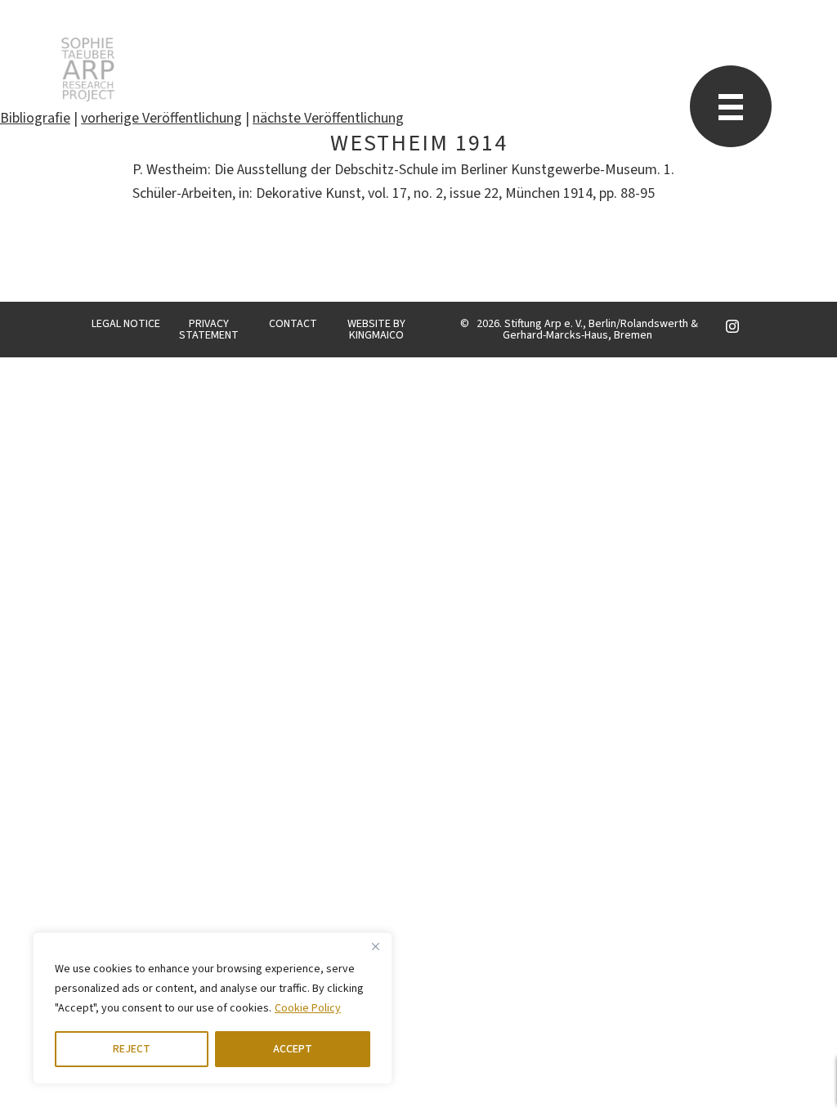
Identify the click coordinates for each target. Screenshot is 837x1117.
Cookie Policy (308, 1008)
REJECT (131, 1049)
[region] (212, 1008)
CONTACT (293, 324)
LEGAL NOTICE (126, 324)
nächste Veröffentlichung (328, 118)
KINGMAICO (376, 335)
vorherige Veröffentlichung (161, 118)
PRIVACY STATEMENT (209, 329)
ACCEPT (292, 1049)
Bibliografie (35, 118)
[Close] (375, 946)
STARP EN (88, 69)
